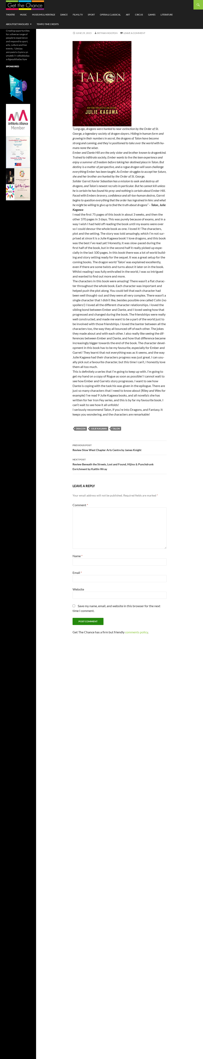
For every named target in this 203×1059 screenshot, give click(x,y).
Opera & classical (110, 14)
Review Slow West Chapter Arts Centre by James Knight (107, 448)
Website (78, 589)
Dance (64, 14)
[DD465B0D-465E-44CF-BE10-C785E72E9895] (18, 183)
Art (128, 14)
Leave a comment (134, 33)
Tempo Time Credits (48, 24)
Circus (139, 14)
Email (77, 572)
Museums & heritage (43, 14)
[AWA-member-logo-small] (18, 119)
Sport (91, 14)
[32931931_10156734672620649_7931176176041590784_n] (18, 151)
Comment (80, 505)
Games (151, 14)
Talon (116, 428)
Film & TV (78, 14)
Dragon (80, 428)
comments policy (136, 632)
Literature (167, 14)
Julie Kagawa (99, 428)
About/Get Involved (17, 24)
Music (23, 14)
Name (77, 556)
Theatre (10, 14)
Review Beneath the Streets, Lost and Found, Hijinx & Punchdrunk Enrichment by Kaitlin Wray (113, 464)
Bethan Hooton (107, 33)
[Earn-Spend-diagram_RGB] (18, 87)
